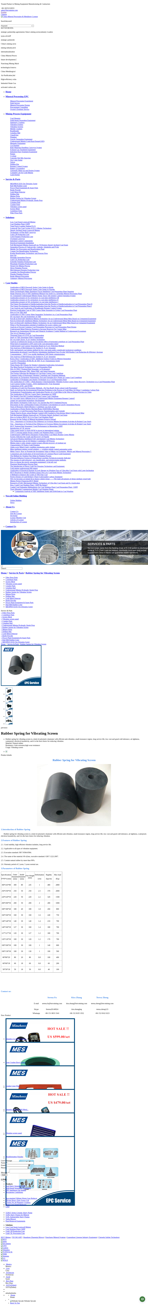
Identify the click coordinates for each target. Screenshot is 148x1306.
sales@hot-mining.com (9, 10)
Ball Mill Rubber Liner (18, 186)
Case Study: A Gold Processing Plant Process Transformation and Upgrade (37, 411)
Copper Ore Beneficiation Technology (24, 251)
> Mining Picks (6, 629)
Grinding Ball (15, 202)
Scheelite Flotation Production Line (23, 262)
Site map (4, 6)
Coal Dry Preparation (18, 363)
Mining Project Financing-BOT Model (24, 481)
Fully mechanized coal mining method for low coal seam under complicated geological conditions (45, 350)
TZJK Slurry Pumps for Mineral (17, 1215)
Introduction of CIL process (20, 428)
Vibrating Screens (16, 127)
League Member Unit (18, 518)
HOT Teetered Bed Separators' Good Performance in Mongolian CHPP (36, 426)
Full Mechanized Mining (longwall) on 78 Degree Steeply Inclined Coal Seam (38, 415)
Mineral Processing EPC (17, 96)
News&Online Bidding (16, 496)
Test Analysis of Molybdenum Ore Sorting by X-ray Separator (33, 348)
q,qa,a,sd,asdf (6, 36)
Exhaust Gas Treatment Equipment (23, 150)
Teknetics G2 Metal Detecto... (16, 1039)
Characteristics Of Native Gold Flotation (25, 445)
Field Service (15, 103)
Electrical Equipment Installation (22, 243)
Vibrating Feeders (16, 125)
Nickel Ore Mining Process (20, 266)
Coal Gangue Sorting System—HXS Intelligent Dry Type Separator (35, 384)
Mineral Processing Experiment (21, 101)
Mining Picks (15, 196)
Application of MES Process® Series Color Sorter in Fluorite (32, 289)
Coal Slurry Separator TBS (15, 1186)
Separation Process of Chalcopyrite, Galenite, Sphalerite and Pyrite (34, 247)
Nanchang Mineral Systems (55, 1237)
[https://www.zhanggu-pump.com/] (5, 1256)
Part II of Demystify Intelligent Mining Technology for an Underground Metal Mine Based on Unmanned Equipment (53, 321)
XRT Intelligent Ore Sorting (16, 1190)
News (12, 503)
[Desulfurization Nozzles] (40, 1205)
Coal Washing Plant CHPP (20, 224)
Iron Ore (13, 255)
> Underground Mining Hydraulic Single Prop (18, 625)
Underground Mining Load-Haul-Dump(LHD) (27, 141)
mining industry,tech (8, 48)
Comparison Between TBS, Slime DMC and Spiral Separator (32, 371)
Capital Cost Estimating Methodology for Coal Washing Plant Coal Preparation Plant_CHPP (44, 487)
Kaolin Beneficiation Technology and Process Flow (29, 253)
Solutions (10, 217)
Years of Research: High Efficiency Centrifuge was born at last (33, 407)
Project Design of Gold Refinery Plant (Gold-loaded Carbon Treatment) (36, 477)
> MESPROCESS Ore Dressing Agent (15, 642)
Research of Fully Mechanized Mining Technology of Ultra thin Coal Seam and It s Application (45, 483)
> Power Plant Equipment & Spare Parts (15, 638)
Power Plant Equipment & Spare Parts (24, 188)
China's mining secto (8, 44)
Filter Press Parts (16, 213)
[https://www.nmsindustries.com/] (4, 1254)
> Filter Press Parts (8, 613)
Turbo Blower (11, 1219)
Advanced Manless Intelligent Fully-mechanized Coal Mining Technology (37, 439)
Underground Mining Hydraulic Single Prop (26, 200)
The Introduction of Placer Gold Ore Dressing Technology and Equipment (37, 466)
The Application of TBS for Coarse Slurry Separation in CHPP (33, 394)
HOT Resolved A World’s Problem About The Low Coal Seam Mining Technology (40, 473)
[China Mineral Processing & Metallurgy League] (19, 17)
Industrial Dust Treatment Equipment (23, 152)
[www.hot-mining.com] (4, 1239)
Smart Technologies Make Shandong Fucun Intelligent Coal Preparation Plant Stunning (42, 291)
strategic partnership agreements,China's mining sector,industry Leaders (27, 32)
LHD (7, 1207)
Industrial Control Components (21, 241)
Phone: (3, 1168)
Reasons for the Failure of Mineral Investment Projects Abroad (33, 419)
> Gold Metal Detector (9, 634)
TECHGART (17, 1237)
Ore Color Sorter (16, 160)
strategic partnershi (8, 40)
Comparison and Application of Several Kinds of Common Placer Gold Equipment (40, 454)
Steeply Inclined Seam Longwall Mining (25, 230)
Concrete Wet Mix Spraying (20, 158)
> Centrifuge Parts (7, 615)
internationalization (8, 52)
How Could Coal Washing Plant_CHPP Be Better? (29, 485)
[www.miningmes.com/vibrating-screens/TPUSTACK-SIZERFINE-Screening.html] (6, 1252)
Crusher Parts (15, 205)
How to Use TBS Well (18, 312)
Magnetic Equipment (17, 143)
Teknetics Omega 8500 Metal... (17, 1110)
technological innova (8, 67)
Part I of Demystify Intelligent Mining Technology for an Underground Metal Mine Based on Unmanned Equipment (52, 323)
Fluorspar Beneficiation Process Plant (23, 464)
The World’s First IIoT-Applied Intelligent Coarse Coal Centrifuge (34, 396)
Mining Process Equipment (18, 114)
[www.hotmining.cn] (6, 1244)
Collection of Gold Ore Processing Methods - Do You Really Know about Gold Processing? (43, 388)
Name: (4, 1163)
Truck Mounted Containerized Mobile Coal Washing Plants (31, 489)
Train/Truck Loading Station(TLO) (23, 226)
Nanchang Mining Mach (10, 64)
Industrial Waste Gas (8, 83)
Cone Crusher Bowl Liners (15, 1062)
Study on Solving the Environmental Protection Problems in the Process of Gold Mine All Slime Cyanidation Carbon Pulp (54, 390)
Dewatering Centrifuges (14, 1192)
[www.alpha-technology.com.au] (4, 1242)
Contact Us (14, 511)
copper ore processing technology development (27, 400)
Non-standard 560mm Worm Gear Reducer (21, 1198)
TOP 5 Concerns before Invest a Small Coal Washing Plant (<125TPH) (36, 433)
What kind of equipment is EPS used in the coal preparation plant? (34, 344)
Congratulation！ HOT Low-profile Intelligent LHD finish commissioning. (37, 354)
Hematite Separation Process (20, 257)
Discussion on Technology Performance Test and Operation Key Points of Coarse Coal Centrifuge (46, 377)
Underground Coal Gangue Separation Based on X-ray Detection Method (37, 346)
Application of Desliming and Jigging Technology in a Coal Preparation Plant (38, 380)
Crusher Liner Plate (13, 1086)
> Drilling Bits (6, 632)
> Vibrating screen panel (10, 619)
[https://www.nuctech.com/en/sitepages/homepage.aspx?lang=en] (4, 1260)
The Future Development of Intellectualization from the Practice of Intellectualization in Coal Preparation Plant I (51, 306)
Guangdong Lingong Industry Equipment (82, 1237)
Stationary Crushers (17, 122)
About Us (10, 507)
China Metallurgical (8, 71)
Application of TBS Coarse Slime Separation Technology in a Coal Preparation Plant (41, 314)
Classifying (14, 135)
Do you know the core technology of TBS (25, 317)
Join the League (16, 514)
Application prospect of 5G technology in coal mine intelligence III (34, 298)
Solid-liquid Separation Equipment (22, 120)
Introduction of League (18, 522)
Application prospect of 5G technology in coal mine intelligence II (34, 300)
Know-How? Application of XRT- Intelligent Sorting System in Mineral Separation (40, 359)
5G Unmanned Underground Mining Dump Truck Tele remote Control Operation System (43, 296)
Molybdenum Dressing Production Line (24, 270)
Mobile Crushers (16, 129)
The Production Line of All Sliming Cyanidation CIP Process (32, 441)
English (3, 12)
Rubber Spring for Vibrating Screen (23, 198)
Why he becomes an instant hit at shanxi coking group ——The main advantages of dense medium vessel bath (50, 479)
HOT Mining (6, 1237)
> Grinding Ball (6, 623)
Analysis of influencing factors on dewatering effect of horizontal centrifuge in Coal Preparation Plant (47, 342)
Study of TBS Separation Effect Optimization (26, 337)
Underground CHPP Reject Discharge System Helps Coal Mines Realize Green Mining (42, 435)
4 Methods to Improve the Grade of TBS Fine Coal (29, 475)
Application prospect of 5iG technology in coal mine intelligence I (34, 302)
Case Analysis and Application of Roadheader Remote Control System (36, 308)
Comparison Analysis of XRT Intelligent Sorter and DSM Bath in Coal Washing (44, 491)
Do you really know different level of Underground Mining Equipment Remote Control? (42, 398)
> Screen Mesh (6, 617)
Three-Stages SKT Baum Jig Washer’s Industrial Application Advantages (37, 365)
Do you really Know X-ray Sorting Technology (27, 340)
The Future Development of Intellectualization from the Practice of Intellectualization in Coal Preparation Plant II (51, 304)
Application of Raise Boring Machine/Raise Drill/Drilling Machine (34, 409)
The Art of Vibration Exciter (20, 333)
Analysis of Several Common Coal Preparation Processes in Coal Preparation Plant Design (43, 327)
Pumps (12, 154)
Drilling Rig (14, 164)
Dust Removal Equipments (15, 1221)
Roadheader (14, 131)
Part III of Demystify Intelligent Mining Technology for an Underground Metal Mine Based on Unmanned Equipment (53, 319)
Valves (12, 162)
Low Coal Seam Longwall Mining (22, 222)
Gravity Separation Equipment (21, 139)
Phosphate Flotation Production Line (23, 264)
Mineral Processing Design (20, 105)
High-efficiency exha (8, 79)
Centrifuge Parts (16, 211)
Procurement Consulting (19, 107)
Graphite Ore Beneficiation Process (23, 272)
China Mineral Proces (9, 56)
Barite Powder (15, 190)
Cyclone (13, 156)
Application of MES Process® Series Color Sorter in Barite (31, 287)
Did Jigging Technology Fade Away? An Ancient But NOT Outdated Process (38, 403)
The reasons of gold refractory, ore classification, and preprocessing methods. (38, 460)
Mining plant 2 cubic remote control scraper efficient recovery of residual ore (38, 443)
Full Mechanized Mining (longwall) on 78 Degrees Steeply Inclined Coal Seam (39, 245)
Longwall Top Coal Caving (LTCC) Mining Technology (31, 228)
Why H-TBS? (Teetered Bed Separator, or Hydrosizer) (30, 369)
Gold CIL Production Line (19, 260)
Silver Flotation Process (18, 268)
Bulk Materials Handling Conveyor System (26, 148)
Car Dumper (14, 145)
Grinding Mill (15, 133)
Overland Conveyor (17, 239)
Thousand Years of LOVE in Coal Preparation (27, 335)
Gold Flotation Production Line (21, 237)
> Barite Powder (7, 636)
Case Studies (11, 283)
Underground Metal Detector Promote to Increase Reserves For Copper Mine (38, 329)
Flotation (13, 137)
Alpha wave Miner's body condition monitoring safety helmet (32, 447)
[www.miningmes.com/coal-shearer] (4, 1246)
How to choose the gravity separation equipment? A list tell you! (33, 462)
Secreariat (13, 516)
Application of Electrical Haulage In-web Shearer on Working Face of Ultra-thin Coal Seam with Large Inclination (52, 470)
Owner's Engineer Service (19, 109)
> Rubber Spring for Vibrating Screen (14, 627)
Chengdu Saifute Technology (109, 1237)
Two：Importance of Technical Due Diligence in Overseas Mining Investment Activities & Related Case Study (50, 421)
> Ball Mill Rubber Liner (10, 640)
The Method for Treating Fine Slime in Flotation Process (30, 456)
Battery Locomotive (17, 168)
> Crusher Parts (6, 621)
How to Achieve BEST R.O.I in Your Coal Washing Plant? (31, 417)
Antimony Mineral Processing (21, 278)
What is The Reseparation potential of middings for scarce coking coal (35, 325)
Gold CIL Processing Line (15, 1233)
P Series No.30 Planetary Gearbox (18, 1203)
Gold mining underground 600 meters (24, 468)
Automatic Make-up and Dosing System (25, 171)
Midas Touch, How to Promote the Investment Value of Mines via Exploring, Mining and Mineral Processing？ (51, 451)
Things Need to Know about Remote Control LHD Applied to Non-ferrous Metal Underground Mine (47, 413)
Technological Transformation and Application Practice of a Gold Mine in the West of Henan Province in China (50, 392)
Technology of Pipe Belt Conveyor (23, 232)
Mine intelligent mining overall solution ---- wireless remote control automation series (41, 449)
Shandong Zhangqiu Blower (33, 1237)
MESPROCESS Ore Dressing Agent (23, 184)
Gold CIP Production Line (19, 235)
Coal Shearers (15, 118)
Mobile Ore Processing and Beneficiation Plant (27, 249)
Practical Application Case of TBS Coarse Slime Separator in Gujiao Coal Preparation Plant (43, 310)
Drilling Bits (14, 194)
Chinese (4, 14)
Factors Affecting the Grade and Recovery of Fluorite (29, 437)
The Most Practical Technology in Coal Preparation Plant (31, 367)
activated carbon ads (8, 87)
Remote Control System (19, 166)
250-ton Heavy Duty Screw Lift (17, 1200)
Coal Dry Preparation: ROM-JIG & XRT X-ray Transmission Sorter (35, 361)
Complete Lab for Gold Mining (21, 173)
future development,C (9, 60)
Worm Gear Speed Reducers (16, 1205)
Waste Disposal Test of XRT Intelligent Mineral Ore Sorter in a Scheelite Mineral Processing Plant (46, 294)
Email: (4, 1165)
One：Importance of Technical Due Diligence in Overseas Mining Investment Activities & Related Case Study (50, 424)
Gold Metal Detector (17, 192)
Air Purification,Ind (8, 75)
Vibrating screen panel (18, 207)
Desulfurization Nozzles (14, 1157)
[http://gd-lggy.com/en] (3, 1258)
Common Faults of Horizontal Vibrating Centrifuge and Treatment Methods (37, 375)
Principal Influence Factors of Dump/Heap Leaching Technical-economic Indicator (40, 458)
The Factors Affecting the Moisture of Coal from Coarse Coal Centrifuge (36, 373)
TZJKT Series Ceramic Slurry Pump (19, 1213)
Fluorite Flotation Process (19, 274)
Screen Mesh (15, 209)
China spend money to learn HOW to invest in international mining (34, 430)
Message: (5, 1173)
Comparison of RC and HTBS (21, 386)
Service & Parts (13, 179)
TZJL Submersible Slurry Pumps (17, 1217)
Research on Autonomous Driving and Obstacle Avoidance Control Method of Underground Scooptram (48, 331)
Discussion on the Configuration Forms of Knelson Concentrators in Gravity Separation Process (45, 405)
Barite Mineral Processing (19, 276)
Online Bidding (16, 500)
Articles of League (17, 520)
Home (8, 92)
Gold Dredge (15, 175)
